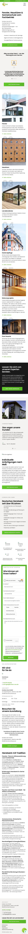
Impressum (5, 928)
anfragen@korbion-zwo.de (20, 0)
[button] (13, 78)
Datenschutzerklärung (13, 649)
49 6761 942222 (7, 682)
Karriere (4, 926)
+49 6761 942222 (7, 912)
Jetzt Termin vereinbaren (12, 389)
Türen (7, 607)
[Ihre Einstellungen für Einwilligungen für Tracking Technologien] (25, 931)
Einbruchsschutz (10, 614)
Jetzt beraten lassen (12, 45)
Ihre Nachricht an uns (9, 619)
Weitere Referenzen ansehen (12, 532)
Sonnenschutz (10, 611)
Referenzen (5, 925)
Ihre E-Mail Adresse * (9, 598)
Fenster (16, 607)
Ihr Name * (6, 584)
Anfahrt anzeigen (12, 746)
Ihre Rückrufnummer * (9, 591)
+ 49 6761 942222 (7, 0)
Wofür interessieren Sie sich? (11, 605)
